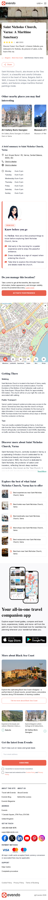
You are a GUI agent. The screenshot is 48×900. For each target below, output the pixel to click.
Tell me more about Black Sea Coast (24, 701)
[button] (24, 331)
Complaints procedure (10, 871)
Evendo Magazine (8, 801)
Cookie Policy (30, 772)
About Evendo (23, 793)
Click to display (11, 161)
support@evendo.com (10, 832)
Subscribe (24, 763)
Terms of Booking (32, 883)
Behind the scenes (24, 797)
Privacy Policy (19, 883)
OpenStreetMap (7, 303)
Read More (42, 471)
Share (9, 65)
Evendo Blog (6, 797)
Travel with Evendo (9, 793)
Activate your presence (24, 293)
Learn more (29, 288)
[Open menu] (45, 3)
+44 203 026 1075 (9, 828)
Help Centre (6, 867)
